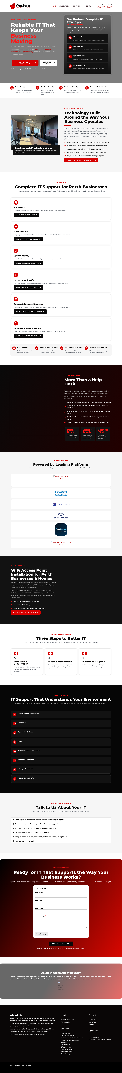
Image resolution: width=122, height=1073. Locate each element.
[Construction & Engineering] (14, 714)
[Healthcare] (14, 723)
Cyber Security (78, 56)
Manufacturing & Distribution (29, 750)
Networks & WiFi (79, 65)
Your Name (39, 892)
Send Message (41, 934)
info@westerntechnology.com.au (100, 1039)
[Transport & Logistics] (14, 760)
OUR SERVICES (64, 6)
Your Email (39, 900)
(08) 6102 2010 (104, 7)
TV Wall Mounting (67, 1051)
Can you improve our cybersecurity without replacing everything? (41, 837)
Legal (20, 741)
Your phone (39, 908)
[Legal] (14, 742)
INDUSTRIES (77, 6)
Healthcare (22, 723)
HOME (54, 6)
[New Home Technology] (86, 348)
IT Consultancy (22, 347)
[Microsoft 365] (70, 47)
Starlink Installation (67, 1049)
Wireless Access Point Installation (72, 1038)
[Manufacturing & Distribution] (14, 751)
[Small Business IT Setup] (36, 348)
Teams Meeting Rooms (73, 347)
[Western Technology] (20, 6)
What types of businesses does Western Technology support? (39, 820)
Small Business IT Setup (49, 347)
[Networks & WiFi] (70, 66)
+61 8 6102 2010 (94, 1037)
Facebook (92, 1020)
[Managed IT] (70, 37)
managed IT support (43, 49)
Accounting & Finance (26, 732)
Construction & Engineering (28, 713)
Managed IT (77, 37)
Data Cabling (65, 1033)
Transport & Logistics (26, 760)
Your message (40, 916)
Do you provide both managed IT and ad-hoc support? (36, 824)
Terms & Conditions (67, 1020)
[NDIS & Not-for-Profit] (14, 779)
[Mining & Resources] (14, 769)
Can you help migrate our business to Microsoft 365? (36, 828)
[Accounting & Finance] (14, 733)
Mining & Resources (25, 769)
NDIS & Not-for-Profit (26, 778)
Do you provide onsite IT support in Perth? (32, 832)
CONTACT (89, 6)
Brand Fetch (93, 1022)
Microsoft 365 (16, 52)
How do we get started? (24, 841)
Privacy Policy (65, 1022)
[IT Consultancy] (14, 348)
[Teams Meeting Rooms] (61, 348)
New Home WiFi (66, 1045)
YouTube (91, 1024)
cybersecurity (28, 52)
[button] (61, 820)
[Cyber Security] (70, 56)
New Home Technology (98, 347)
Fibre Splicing (65, 1054)
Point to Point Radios (68, 1035)
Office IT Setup (66, 1047)
